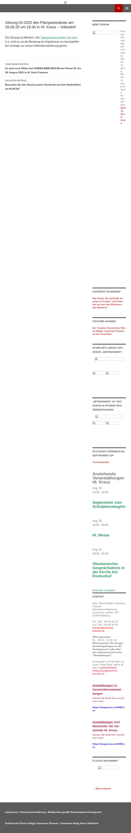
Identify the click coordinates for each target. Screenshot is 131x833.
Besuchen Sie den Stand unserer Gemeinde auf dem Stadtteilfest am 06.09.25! (43, 84)
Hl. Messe (101, 535)
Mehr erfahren (103, 788)
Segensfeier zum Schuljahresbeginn (108, 504)
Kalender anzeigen (103, 590)
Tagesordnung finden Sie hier (58, 37)
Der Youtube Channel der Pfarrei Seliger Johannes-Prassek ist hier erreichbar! (109, 331)
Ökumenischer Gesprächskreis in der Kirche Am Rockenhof (108, 570)
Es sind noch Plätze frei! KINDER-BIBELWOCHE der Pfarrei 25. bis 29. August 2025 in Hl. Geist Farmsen (43, 68)
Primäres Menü (127, 8)
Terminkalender (100, 462)
